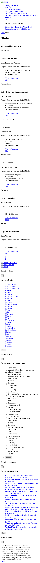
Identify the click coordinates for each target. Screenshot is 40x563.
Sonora (7, 334)
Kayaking (11, 407)
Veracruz (8, 342)
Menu (7, 8)
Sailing (10, 432)
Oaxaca (8, 322)
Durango (8, 302)
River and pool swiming (16, 427)
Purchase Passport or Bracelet (17, 13)
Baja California (10, 286)
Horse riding (12, 403)
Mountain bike (13, 414)
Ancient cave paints (14, 374)
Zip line (10, 454)
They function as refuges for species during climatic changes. (20, 476)
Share (7, 80)
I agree (3, 561)
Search (8, 458)
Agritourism (12, 368)
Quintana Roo (10, 328)
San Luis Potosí (10, 330)
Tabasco (8, 336)
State (7, 27)
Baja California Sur (12, 288)
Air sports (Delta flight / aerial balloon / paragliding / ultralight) (20, 371)
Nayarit (8, 318)
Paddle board (12, 421)
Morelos (8, 316)
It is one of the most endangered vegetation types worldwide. (19, 488)
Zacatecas (8, 346)
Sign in (10, 11)
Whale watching (13, 451)
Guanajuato (9, 306)
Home (3, 33)
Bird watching (13, 379)
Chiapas (8, 292)
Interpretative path (14, 405)
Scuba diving (12, 434)
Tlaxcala (8, 340)
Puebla (7, 324)
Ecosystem (19, 27)
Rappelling (11, 425)
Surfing (10, 449)
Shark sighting (13, 438)
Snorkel (10, 440)
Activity (12, 27)
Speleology (11, 443)
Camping (11, 383)
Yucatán (8, 344)
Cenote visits (12, 392)
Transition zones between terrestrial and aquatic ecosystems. (21, 528)
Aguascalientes (10, 284)
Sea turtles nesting (14, 436)
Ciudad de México (11, 296)
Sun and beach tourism (16, 447)
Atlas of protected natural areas (18, 15)
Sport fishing (12, 445)
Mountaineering (13, 416)
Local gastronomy (14, 412)
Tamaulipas (9, 338)
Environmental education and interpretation (23, 394)
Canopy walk (12, 385)
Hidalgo (8, 310)
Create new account (14, 9)
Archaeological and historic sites (19, 376)
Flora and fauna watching (16, 396)
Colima (7, 300)
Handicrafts (12, 398)
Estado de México (11, 304)
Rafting (10, 423)
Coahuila (8, 298)
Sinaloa (8, 332)
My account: (19, 11)
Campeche (9, 290)
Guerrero (8, 308)
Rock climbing (13, 429)
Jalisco (7, 312)
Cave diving (12, 390)
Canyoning (11, 387)
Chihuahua (9, 294)
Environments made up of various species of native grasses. (21, 492)
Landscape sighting (14, 409)
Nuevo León (9, 320)
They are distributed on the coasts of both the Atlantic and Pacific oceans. (21, 508)
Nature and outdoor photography (19, 418)
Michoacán (9, 314)
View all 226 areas (23, 29)
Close (3, 350)
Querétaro (8, 326)
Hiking (10, 401)
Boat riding (11, 381)
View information (11, 78)
